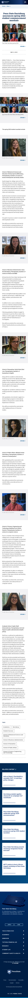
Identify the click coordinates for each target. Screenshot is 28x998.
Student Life (6, 949)
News (8, 6)
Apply (9, 924)
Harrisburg (16, 727)
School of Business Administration (13, 740)
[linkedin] (10, 919)
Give (18, 924)
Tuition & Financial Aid (9, 942)
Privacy (4, 980)
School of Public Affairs (10, 747)
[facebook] (7, 919)
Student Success (8, 731)
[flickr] (14, 919)
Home (3, 6)
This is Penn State (8, 931)
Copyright (11, 982)
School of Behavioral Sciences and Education (13, 735)
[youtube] (17, 919)
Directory (17, 982)
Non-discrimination (12, 980)
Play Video (14, 104)
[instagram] (21, 919)
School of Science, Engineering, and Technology (12, 752)
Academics (6, 727)
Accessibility (20, 980)
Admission (5, 938)
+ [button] (23, 931)
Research (5, 946)
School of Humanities (9, 743)
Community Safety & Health (11, 953)
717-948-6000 (15, 963)
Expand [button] (22, 46)
